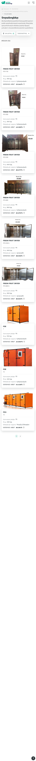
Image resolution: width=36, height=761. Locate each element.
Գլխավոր (6, 9)
